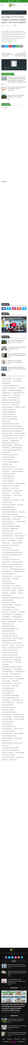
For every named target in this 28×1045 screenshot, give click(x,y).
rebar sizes (20, 621)
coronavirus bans (5, 488)
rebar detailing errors (18, 614)
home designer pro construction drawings (10, 545)
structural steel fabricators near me (9, 726)
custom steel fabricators (7, 502)
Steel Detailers (18, 662)
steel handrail (17, 676)
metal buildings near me (7, 571)
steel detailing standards (20, 671)
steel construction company (7, 662)
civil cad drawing (5, 447)
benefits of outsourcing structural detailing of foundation (13, 428)
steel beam (4, 647)
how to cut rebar (5, 557)
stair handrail (5, 645)
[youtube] (19, 308)
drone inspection (22, 511)
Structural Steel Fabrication (7, 721)
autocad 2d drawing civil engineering (9, 416)
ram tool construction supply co (8, 607)
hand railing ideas (19, 538)
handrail (19, 540)
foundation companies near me (8, 521)
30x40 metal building (17, 380)
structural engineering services (8, 702)
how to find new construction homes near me (11, 559)
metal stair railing (18, 576)
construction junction (19, 469)
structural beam (15, 681)
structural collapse (17, 683)
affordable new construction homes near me (11, 400)
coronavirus (17, 485)
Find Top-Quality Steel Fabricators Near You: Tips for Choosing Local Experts (17, 354)
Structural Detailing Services (8, 690)
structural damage (6, 685)
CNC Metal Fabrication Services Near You (10, 454)
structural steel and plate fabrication (9, 712)
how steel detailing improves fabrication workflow (12, 552)
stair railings (12, 645)
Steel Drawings (5, 673)
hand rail (12, 538)
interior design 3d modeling (7, 566)
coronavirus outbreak (15, 492)
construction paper (6, 471)
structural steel (20, 702)
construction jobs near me (7, 469)
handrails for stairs (6, 542)
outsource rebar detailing (17, 588)
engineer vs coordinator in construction (10, 514)
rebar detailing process (16, 616)
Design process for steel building (8, 504)
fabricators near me (16, 519)
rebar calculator (5, 612)
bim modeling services (14, 440)
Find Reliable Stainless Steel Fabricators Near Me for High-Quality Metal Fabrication (16, 981)
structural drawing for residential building (10, 695)
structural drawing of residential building (10, 697)
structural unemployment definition (9, 735)
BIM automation (5, 440)
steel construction (17, 659)
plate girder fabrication (6, 595)
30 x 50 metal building (6, 380)
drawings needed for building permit (9, 511)
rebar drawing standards (18, 619)
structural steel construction (19, 714)
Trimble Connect (5, 745)
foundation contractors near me (8, 523)
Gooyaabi (14, 1042)
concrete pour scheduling (7, 459)
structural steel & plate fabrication (9, 707)
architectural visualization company (9, 411)
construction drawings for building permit (10, 461)
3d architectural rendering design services (10, 385)
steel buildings (18, 657)
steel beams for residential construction (10, 654)
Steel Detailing (5, 664)
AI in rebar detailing (15, 404)
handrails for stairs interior (17, 542)
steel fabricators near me (7, 676)
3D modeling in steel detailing (18, 392)
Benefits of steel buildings (7, 433)
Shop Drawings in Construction (8, 631)
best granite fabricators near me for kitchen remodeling (13, 435)
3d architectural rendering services (9, 388)
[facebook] (9, 1)
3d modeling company (6, 392)
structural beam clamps (7, 683)
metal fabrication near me (19, 571)
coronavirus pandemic (6, 495)
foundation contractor (21, 521)
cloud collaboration (6, 452)
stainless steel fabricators (18, 638)
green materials (5, 538)
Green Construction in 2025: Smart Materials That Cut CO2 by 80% (16, 96)
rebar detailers (14, 612)
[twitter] (11, 1)
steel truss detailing (6, 681)
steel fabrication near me (15, 673)
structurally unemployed (7, 738)
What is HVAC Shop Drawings (7, 752)
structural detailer (15, 685)
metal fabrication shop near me (8, 573)
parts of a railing (5, 590)
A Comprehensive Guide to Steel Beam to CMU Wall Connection (17, 348)
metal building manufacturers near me (17, 569)
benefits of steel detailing (19, 433)
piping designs (20, 590)
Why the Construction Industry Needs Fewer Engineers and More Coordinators (17, 88)
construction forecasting (7, 464)
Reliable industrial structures (8, 623)
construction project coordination (8, 473)
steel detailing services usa (7, 671)
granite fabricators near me (7, 535)
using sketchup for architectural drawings (10, 747)
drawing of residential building (8, 507)
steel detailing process (6, 669)
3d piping (4, 397)
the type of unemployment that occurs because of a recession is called (12, 743)
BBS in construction (6, 421)
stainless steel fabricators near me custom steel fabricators (11, 643)
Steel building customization (7, 657)
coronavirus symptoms (17, 495)
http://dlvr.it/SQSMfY (6, 41)
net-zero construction (6, 581)
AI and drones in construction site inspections (11, 402)
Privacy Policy (17, 1039)
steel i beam (4, 678)
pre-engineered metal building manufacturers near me (13, 597)
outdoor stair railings (6, 588)
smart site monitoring (6, 638)
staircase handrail (20, 645)
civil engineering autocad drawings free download (12, 450)
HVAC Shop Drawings (6, 561)
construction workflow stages (8, 483)
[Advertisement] (14, 243)
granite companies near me (7, 533)
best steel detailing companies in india (9, 438)
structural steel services (7, 728)
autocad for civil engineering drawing (9, 419)
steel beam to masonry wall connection (10, 652)
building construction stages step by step (10, 442)
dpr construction (20, 504)
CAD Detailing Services (18, 445)
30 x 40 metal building (17, 378)
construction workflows (20, 483)
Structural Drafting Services (7, 693)
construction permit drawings (17, 471)
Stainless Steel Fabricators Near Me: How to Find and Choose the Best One (17, 368)
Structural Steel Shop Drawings (8, 731)
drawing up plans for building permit (9, 509)
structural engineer (6, 700)
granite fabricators (18, 533)
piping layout (20, 592)
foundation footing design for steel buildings (11, 526)
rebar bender (15, 609)
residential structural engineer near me (10, 628)
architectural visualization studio (8, 414)
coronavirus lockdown (18, 490)
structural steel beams (6, 714)
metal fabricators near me (7, 576)
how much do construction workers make (10, 550)
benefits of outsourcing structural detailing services (12, 430)
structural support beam (7, 733)
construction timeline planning (8, 478)
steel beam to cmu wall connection (15, 647)
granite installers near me (20, 535)
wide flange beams (19, 757)
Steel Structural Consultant (8, 25)
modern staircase (15, 578)
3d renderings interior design (13, 397)
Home (4, 11)
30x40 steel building (6, 383)
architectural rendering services (8, 409)
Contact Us (24, 1039)
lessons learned (18, 566)
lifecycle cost (4, 569)
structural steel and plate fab (8, 709)
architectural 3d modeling (7, 407)
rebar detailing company (7, 614)
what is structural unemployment (8, 754)
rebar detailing (22, 612)
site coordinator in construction (8, 633)
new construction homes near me (8, 583)
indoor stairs (4, 564)
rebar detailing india (6, 616)
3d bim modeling (21, 388)
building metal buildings (7, 445)
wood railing (4, 759)
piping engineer (13, 592)
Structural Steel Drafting (7, 719)
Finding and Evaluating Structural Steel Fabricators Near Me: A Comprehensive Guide (17, 973)
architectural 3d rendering (19, 407)
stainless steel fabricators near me (9, 640)
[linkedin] (22, 957)
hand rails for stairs (12, 540)
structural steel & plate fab (7, 704)
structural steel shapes (18, 728)
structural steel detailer (7, 716)
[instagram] (14, 1)
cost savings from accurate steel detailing (10, 500)
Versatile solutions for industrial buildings (10, 750)
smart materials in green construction (9, 635)
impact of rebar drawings (17, 561)
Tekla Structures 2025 (6, 740)
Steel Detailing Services (18, 669)
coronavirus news (5, 492)
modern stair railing (6, 578)
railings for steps (18, 604)
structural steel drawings (19, 719)
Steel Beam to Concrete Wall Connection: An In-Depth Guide (15, 361)
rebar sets (4, 621)
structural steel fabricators (7, 723)
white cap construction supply (8, 757)
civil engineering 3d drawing (16, 447)
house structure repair (6, 547)
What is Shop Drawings (19, 752)
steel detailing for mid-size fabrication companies (12, 666)
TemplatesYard (15, 1041)
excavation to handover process (18, 516)
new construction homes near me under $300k (11, 585)
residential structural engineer (8, 626)
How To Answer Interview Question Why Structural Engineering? (12, 555)
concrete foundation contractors (8, 457)
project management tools (7, 604)
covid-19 (22, 500)
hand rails (4, 540)
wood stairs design (12, 759)
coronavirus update (6, 497)
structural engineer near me (17, 700)
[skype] (19, 1)
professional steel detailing (7, 600)
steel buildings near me (7, 659)
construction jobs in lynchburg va (8, 466)
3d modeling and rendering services (15, 390)
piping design (13, 590)
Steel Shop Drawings (19, 678)
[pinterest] (17, 1)
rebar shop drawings (12, 621)
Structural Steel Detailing (19, 716)
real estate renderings (6, 609)
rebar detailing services (7, 619)
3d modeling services (6, 395)
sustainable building (18, 738)
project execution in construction (8, 602)
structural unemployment (19, 733)
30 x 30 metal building (6, 378)
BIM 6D (20, 438)
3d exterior (4, 390)
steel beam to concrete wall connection (10, 650)
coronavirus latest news (7, 490)
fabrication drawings (6, 519)
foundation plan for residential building (10, 528)
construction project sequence (8, 476)
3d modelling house (16, 395)
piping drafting (5, 592)
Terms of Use (9, 1039)
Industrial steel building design (15, 564)
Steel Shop (11, 678)
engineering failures (6, 516)
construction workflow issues (8, 480)
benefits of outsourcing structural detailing (10, 423)
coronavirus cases (14, 488)
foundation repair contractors (8, 531)
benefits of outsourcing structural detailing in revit (12, 426)
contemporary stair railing (7, 485)
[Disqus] (14, 162)
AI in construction (5, 404)
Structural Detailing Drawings (8, 688)
